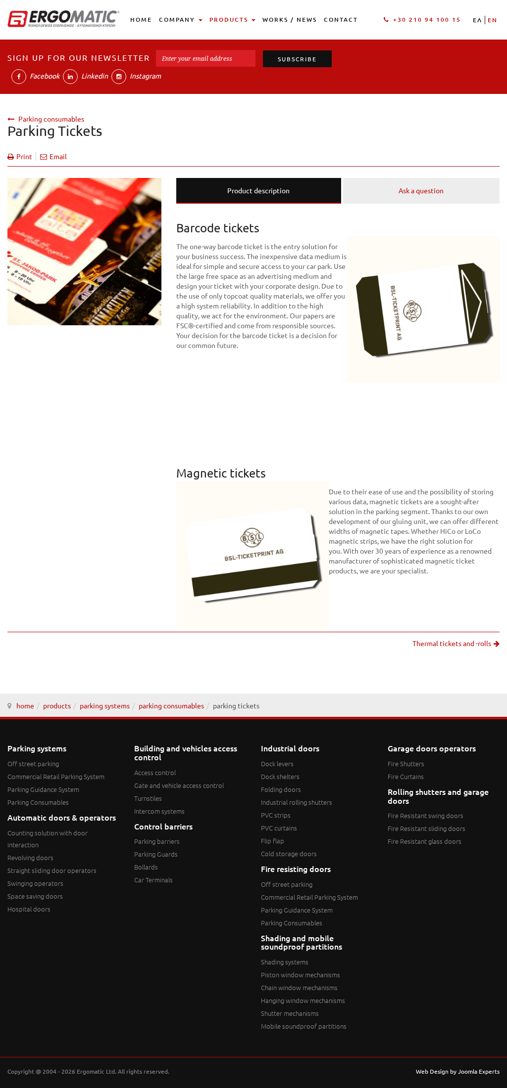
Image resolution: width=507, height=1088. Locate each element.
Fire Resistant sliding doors (426, 828)
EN (493, 20)
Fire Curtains (406, 776)
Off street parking (33, 763)
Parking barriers (157, 841)
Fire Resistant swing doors (425, 815)
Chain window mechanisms (299, 987)
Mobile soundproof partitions (304, 1026)
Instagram (144, 75)
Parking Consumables (171, 705)
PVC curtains (279, 827)
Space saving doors (35, 896)
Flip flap (272, 840)
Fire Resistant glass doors (424, 841)
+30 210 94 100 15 (427, 19)
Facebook (43, 75)
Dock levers (277, 763)
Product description (258, 190)
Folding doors (281, 789)
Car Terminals (153, 879)
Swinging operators (35, 883)
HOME (141, 19)
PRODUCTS (230, 19)
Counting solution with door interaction (47, 838)
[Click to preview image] (84, 250)
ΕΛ (477, 20)
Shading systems (284, 961)
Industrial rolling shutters (296, 802)
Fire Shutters (406, 763)
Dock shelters (280, 776)
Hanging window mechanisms (303, 1000)
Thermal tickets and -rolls (451, 643)
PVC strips (276, 815)
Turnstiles (148, 798)
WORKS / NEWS (289, 19)
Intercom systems (159, 811)
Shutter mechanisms (290, 1013)
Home (25, 705)
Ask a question (421, 190)
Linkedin (94, 75)
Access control (155, 772)
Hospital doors (29, 909)
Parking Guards (156, 854)
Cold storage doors (289, 853)
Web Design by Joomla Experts (458, 1071)
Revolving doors (30, 857)
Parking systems (105, 705)
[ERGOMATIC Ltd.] (63, 18)
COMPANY (178, 19)
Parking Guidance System (43, 789)
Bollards (146, 866)
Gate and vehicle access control (179, 785)
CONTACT (341, 19)
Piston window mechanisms (300, 974)
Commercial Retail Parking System (55, 776)
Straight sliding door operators (52, 870)
